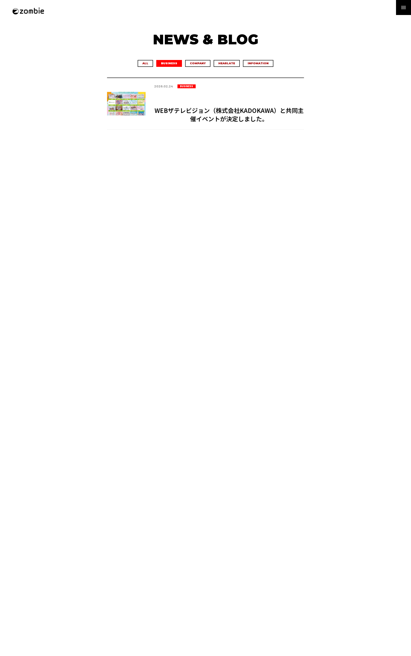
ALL (145, 63)
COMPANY (198, 63)
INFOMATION (258, 63)
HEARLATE (226, 63)
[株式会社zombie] (28, 10)
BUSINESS (169, 63)
